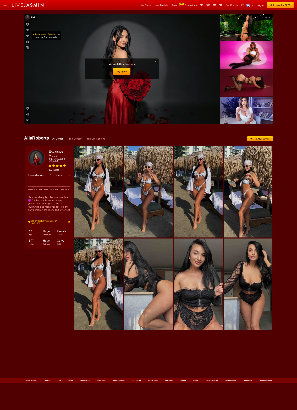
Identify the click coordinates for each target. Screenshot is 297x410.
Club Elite (201, 5)
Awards (176, 5)
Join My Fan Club (261, 139)
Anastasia (248, 380)
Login (260, 5)
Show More (246, 118)
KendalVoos (85, 380)
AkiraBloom (153, 380)
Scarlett (47, 380)
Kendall (183, 380)
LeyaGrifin (137, 380)
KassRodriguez (119, 380)
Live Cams (145, 5)
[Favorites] (220, 5)
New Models (161, 5)
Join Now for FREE (280, 5)
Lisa (59, 380)
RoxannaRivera (265, 380)
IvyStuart (169, 380)
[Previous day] (50, 175)
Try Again (122, 71)
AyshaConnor (230, 380)
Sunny (196, 380)
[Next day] (69, 175)
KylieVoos (101, 380)
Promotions (190, 5)
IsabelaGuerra (212, 380)
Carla (70, 380)
